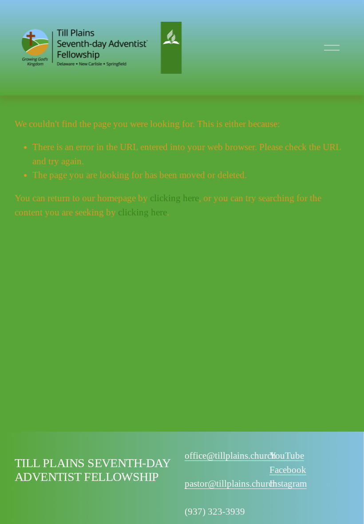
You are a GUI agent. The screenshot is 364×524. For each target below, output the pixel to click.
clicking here (174, 198)
